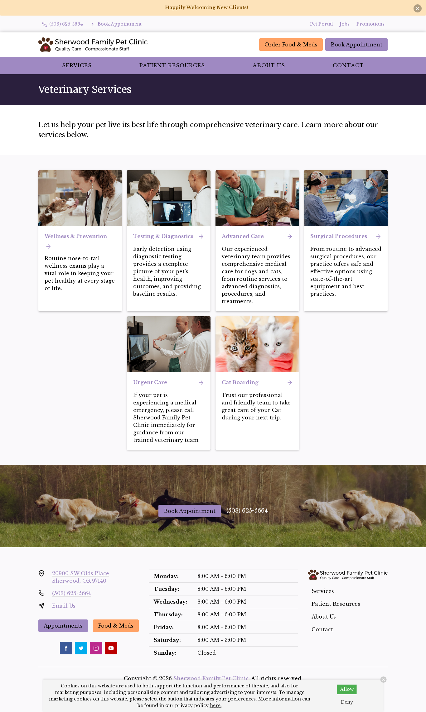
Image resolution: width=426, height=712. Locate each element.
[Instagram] (96, 648)
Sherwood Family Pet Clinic (211, 678)
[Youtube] (111, 648)
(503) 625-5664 (247, 510)
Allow (347, 689)
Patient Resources (172, 65)
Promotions (370, 24)
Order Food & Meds (290, 44)
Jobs (345, 24)
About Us (269, 65)
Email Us (63, 606)
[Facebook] (66, 648)
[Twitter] (81, 648)
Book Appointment (356, 44)
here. (216, 705)
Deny (347, 702)
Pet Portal (321, 24)
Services (77, 65)
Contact (348, 65)
